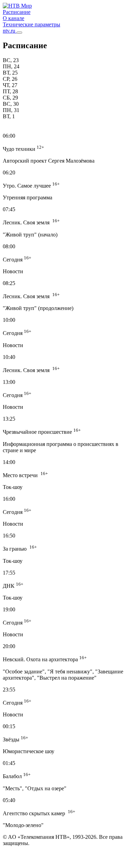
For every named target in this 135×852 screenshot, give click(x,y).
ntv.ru (10, 31)
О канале (13, 18)
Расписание (16, 12)
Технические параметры (31, 24)
